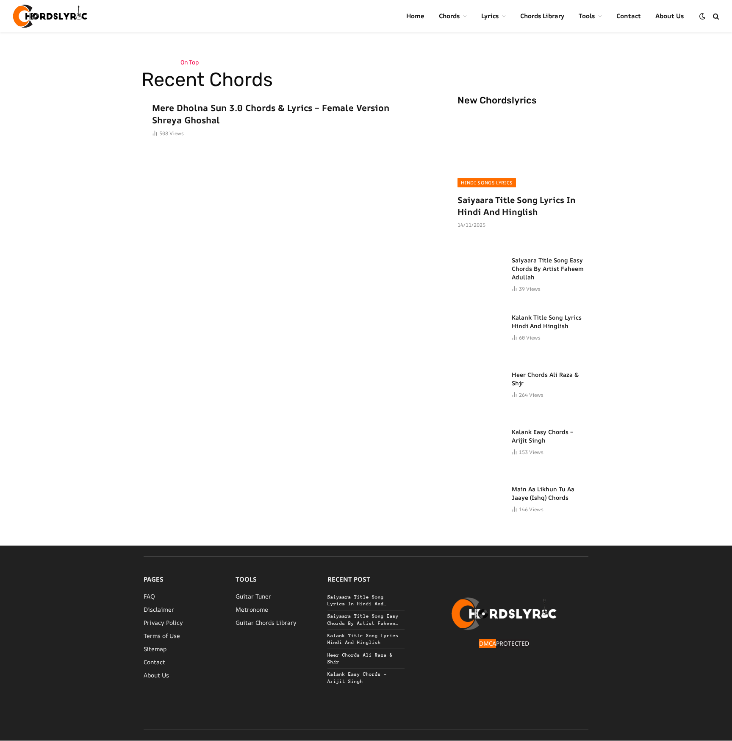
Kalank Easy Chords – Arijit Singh (542, 436)
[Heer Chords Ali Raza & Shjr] (481, 384)
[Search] (715, 16)
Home (415, 15)
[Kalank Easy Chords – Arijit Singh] (481, 441)
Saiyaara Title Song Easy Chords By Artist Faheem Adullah (548, 268)
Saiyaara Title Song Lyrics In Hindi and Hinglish (517, 205)
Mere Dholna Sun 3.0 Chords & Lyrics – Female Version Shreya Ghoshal (270, 114)
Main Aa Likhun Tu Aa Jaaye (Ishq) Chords (543, 493)
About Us (669, 15)
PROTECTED (512, 643)
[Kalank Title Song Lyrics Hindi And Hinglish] (481, 327)
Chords (449, 15)
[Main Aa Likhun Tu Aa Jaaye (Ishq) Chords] (481, 499)
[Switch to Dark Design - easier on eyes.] (702, 16)
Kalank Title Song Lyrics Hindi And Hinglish (547, 321)
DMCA (487, 643)
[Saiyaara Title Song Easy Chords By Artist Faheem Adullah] (481, 270)
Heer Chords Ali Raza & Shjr (545, 378)
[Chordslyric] (50, 16)
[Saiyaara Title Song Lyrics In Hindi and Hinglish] (523, 150)
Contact (628, 15)
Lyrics (490, 15)
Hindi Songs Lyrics (487, 182)
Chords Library (542, 15)
